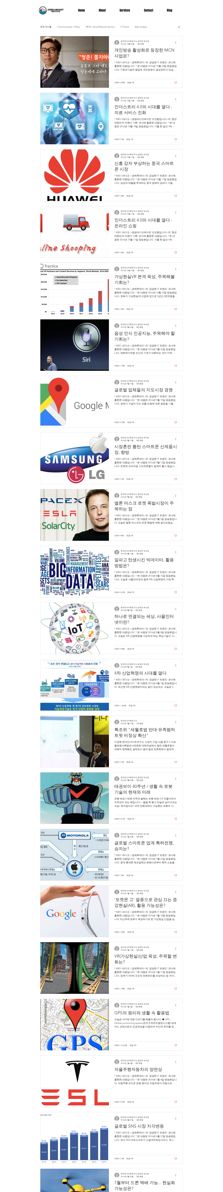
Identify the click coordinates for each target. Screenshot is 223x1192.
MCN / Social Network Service (100, 26)
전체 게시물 (45, 26)
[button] (178, 27)
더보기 (156, 26)
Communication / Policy (68, 26)
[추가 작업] (177, 42)
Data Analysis (141, 26)
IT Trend (125, 26)
